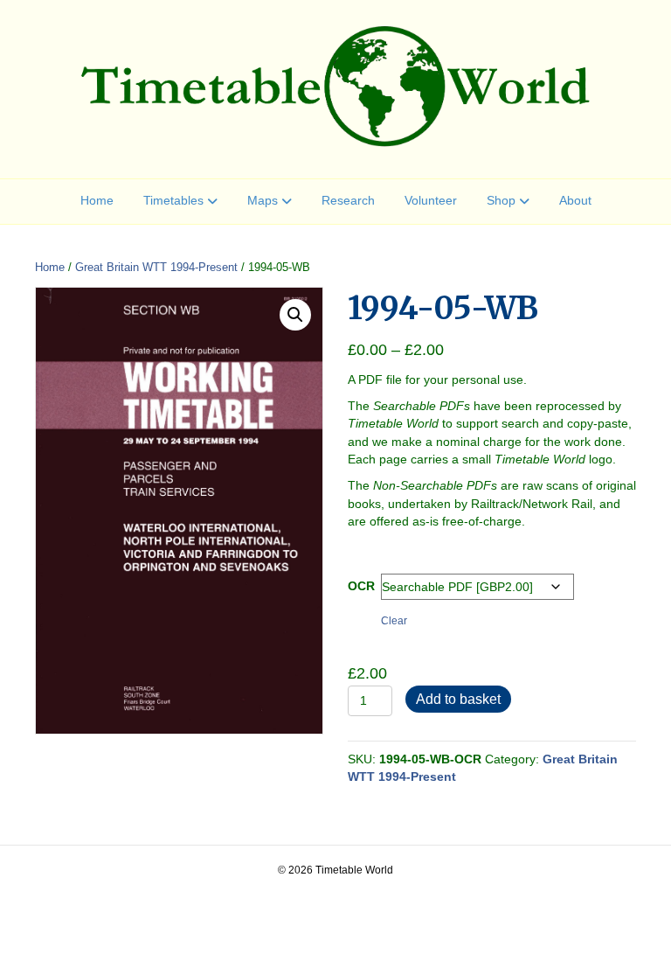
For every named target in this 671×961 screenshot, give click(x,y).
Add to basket (458, 699)
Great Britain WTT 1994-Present (156, 267)
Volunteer (431, 200)
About (575, 200)
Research (348, 200)
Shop (501, 200)
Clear (394, 620)
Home (97, 200)
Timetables (173, 200)
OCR (361, 586)
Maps (262, 200)
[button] (295, 315)
